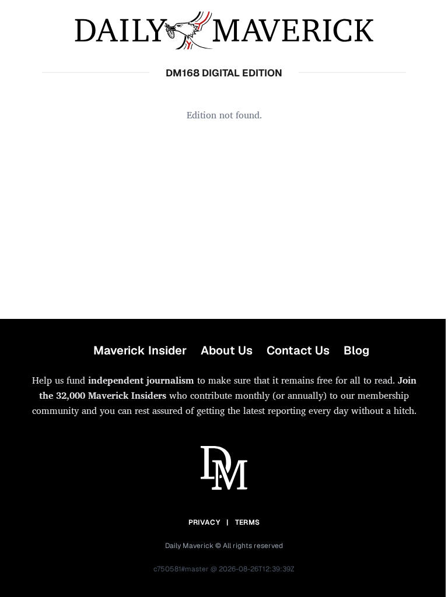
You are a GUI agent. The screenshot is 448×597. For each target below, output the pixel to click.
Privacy (204, 522)
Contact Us (298, 350)
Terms (247, 522)
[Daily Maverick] (224, 30)
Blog (356, 350)
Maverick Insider (140, 350)
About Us (227, 350)
